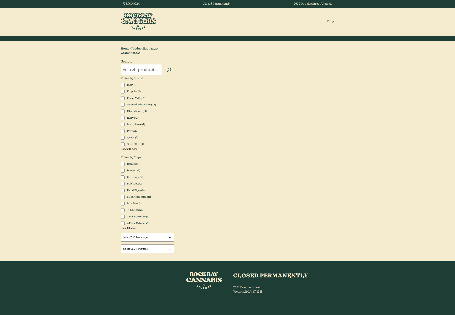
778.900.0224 (131, 3)
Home (125, 48)
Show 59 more (128, 228)
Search (126, 61)
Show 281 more (129, 149)
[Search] (169, 69)
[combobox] (148, 237)
